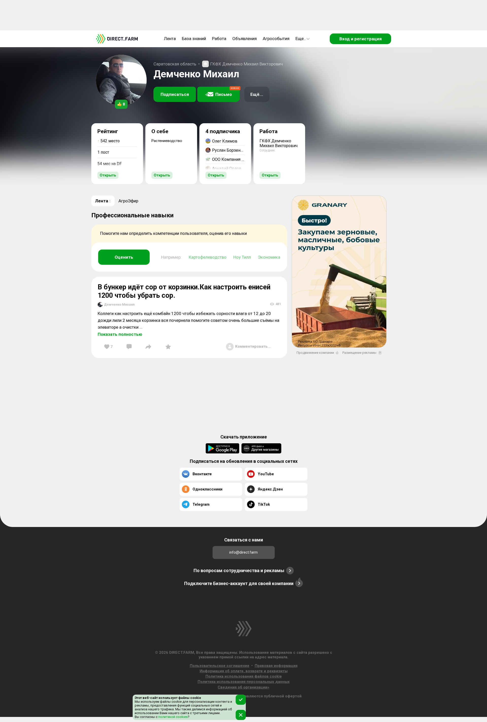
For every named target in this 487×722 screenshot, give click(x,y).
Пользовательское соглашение (219, 665)
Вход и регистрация (360, 38)
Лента (170, 38)
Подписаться (175, 94)
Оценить (124, 257)
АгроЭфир (128, 200)
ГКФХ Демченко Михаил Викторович (246, 63)
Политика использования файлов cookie (243, 676)
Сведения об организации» (243, 687)
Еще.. (300, 38)
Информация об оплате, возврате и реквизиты (244, 671)
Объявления (244, 38)
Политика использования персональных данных (244, 681)
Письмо (227, 92)
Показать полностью (120, 334)
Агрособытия (276, 38)
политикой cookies (173, 717)
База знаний (194, 38)
